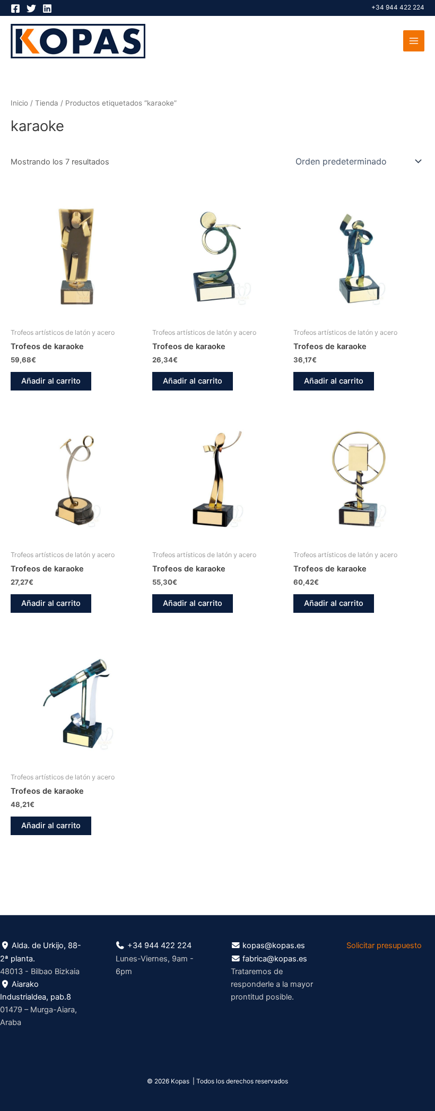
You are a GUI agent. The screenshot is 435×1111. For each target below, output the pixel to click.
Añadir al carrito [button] (51, 381)
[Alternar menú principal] (413, 40)
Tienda (46, 103)
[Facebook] (15, 8)
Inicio (19, 103)
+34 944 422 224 (397, 7)
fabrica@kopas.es (274, 959)
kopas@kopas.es (273, 945)
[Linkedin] (47, 8)
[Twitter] (31, 8)
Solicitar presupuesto (384, 945)
